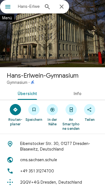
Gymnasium (17, 82)
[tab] (26, 93)
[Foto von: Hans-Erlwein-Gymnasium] (52, 33)
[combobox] (28, 6)
